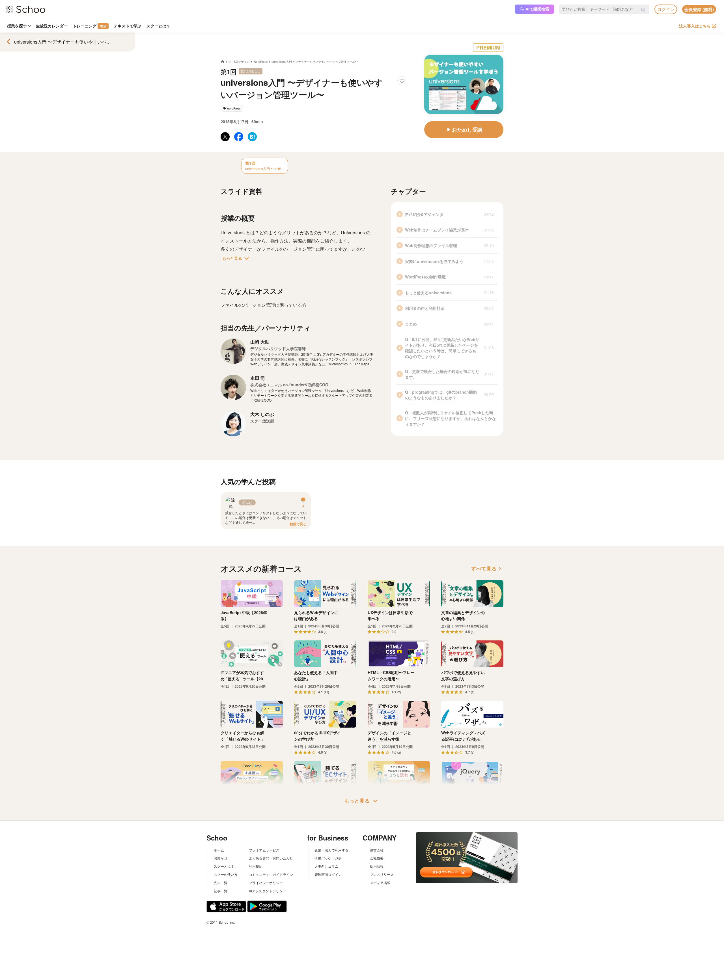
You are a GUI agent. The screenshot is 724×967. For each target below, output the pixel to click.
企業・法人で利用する (331, 850)
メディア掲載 (380, 882)
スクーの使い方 (226, 874)
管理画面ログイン (328, 874)
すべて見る (487, 568)
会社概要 (376, 857)
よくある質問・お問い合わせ (271, 857)
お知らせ (220, 857)
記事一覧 (220, 890)
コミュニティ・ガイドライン (271, 874)
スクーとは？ (158, 26)
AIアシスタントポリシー (267, 890)
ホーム (219, 850)
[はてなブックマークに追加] (252, 136)
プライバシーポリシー (266, 882)
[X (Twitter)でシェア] (225, 136)
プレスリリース (382, 874)
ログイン (665, 9)
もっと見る (236, 258)
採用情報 (376, 866)
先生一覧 (220, 882)
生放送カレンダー (52, 26)
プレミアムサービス (264, 850)
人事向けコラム (326, 866)
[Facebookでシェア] (238, 136)
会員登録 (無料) (699, 9)
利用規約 (255, 866)
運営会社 (376, 850)
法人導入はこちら (695, 26)
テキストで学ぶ (127, 26)
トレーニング (89, 26)
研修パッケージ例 (328, 857)
